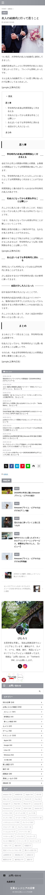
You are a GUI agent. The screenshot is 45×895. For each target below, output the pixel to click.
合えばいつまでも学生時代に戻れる (23, 122)
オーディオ (20, 813)
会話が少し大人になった (18, 126)
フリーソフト (24, 832)
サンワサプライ (35, 818)
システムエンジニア (11, 822)
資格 (29, 859)
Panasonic (7, 808)
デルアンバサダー (24, 827)
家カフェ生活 (30, 850)
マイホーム (8, 836)
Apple (29, 794)
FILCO (28, 799)
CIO (38, 794)
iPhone (26, 804)
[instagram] (25, 666)
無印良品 (19, 859)
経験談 (6, 474)
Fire (38, 799)
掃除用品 (19, 855)
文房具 (30, 855)
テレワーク (28, 822)
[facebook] (11, 466)
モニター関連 (9, 841)
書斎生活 (7, 859)
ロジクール (34, 841)
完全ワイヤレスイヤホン (12, 850)
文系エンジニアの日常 (22, 888)
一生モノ (7, 845)
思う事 (8, 103)
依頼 (18, 845)
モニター (31, 836)
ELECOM (17, 799)
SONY (27, 808)
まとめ (8, 132)
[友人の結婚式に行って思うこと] (17, 466)
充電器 (27, 845)
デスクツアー (8, 827)
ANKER (18, 794)
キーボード (21, 818)
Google (6, 804)
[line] (28, 466)
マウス (20, 836)
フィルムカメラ (9, 832)
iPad (17, 804)
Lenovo (38, 804)
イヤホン (7, 813)
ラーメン (22, 841)
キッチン (7, 818)
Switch (38, 808)
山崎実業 (7, 855)
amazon (7, 794)
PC (18, 808)
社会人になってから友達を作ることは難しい (23, 117)
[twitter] (6, 466)
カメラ (32, 813)
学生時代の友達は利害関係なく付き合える (23, 109)
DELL (6, 799)
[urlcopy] (39, 466)
